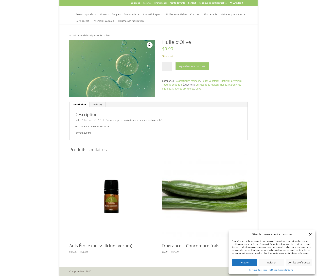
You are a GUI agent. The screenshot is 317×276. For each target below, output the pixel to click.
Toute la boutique (86, 35)
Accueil (72, 35)
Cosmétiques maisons (188, 80)
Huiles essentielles (176, 14)
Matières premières (231, 14)
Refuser (271, 262)
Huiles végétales (210, 80)
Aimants (104, 14)
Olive (198, 88)
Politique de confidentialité (281, 269)
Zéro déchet (82, 20)
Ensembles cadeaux (103, 20)
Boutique (135, 3)
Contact (192, 3)
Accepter (244, 262)
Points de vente (177, 3)
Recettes (147, 3)
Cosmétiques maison (207, 84)
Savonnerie (130, 14)
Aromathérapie (151, 14)
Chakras (194, 14)
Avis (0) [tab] (97, 104)
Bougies (116, 14)
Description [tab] (79, 104)
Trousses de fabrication (131, 20)
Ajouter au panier (192, 66)
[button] (310, 234)
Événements (160, 3)
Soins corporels (84, 14)
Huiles (223, 84)
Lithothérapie (209, 14)
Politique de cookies (258, 269)
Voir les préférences (299, 262)
